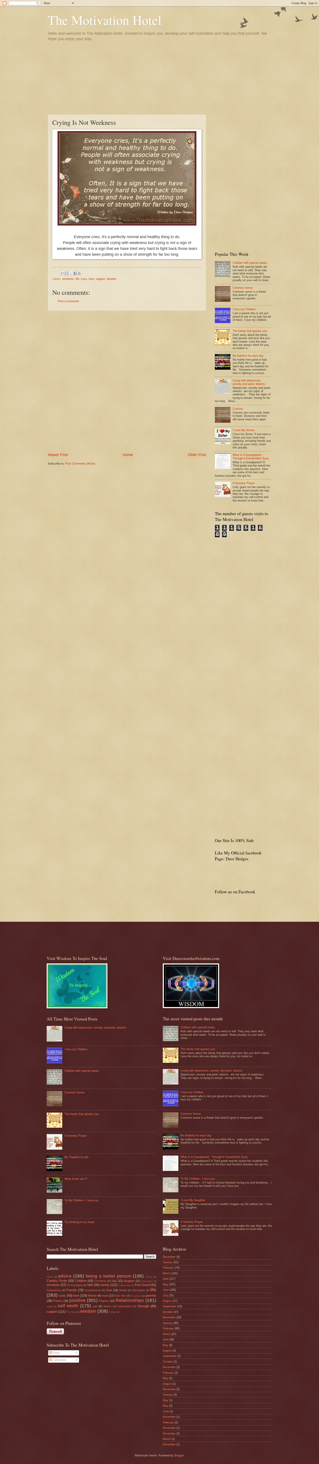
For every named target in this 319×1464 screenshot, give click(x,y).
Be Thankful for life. (76, 1157)
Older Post (197, 455)
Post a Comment (68, 301)
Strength (143, 1306)
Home (128, 455)
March (167, 1273)
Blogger (179, 1455)
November (169, 1317)
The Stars (71, 1312)
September (169, 1306)
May (165, 1284)
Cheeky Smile (57, 1281)
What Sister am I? (75, 1178)
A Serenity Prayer (244, 483)
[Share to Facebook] (75, 273)
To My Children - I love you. (81, 1200)
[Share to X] (71, 273)
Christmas (101, 1281)
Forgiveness (54, 1290)
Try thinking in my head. (79, 1222)
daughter (129, 1281)
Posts (56, 1352)
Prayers (104, 1300)
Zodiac (112, 1312)
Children (81, 1281)
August (167, 1300)
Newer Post (58, 455)
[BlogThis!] (67, 273)
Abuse (50, 1277)
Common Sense (243, 287)
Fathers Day (124, 1285)
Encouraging (74, 1285)
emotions (68, 278)
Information (138, 1290)
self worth (68, 1305)
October (168, 1312)
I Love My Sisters (244, 430)
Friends (71, 1290)
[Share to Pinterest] (79, 273)
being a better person (108, 1275)
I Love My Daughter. (193, 1200)
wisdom (111, 278)
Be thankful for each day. (248, 355)
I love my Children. (244, 309)
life (77, 278)
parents (151, 1295)
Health (123, 1290)
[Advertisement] (159, 77)
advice (65, 1275)
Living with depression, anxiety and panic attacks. (249, 382)
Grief (109, 1290)
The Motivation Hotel (105, 20)
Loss (84, 278)
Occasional (136, 1296)
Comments (59, 1360)
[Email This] (63, 273)
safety (50, 1306)
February (168, 1267)
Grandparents (93, 1290)
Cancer (149, 1277)
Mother (92, 1295)
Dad (114, 1281)
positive (77, 1300)
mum (105, 1295)
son (95, 1306)
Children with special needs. (250, 262)
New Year (120, 1295)
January (168, 1262)
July (165, 1295)
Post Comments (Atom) (80, 463)
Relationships (130, 1300)
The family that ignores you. (250, 331)
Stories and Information (117, 1306)
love (91, 278)
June (166, 1289)
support (100, 278)
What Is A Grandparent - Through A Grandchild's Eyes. (251, 456)
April (165, 1278)
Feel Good (142, 1285)
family (105, 1285)
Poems (57, 1300)
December (169, 1256)
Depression (147, 1281)
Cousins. (238, 408)
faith (90, 1285)
